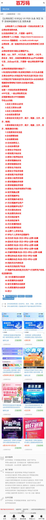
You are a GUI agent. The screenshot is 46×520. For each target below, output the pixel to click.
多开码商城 (9, 460)
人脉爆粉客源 (10, 14)
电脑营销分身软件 (33, 462)
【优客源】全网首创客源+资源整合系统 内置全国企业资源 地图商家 (33, 337)
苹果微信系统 (33, 475)
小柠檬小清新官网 (11, 493)
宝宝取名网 (9, 465)
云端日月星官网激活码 (12, 480)
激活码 (22, 488)
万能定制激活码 (21, 490)
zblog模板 (33, 513)
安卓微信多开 (20, 483)
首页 (1, 14)
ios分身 (7, 488)
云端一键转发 (35, 493)
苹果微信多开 (9, 472)
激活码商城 (18, 472)
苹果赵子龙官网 (11, 296)
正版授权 (18, 340)
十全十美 (27, 493)
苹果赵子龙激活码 (29, 472)
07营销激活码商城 (20, 460)
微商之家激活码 (10, 483)
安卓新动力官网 (10, 485)
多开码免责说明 (10, 503)
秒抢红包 (29, 296)
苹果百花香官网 (8, 298)
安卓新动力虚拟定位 (27, 480)
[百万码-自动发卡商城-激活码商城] (23, 5)
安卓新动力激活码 (11, 475)
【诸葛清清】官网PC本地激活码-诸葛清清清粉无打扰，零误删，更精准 (12, 442)
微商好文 (26, 485)
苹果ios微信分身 (10, 462)
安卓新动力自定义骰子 (33, 483)
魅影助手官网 (26, 465)
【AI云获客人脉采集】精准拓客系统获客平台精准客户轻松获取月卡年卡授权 (12, 372)
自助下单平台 (31, 460)
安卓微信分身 (21, 462)
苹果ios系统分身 (23, 475)
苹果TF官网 (39, 480)
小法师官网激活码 (11, 477)
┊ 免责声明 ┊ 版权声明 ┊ (22, 509)
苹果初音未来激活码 (24, 477)
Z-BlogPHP (20, 513)
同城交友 (21, 296)
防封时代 (21, 493)
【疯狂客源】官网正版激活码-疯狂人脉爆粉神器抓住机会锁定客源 (33, 442)
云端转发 (33, 485)
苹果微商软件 (15, 488)
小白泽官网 (17, 465)
